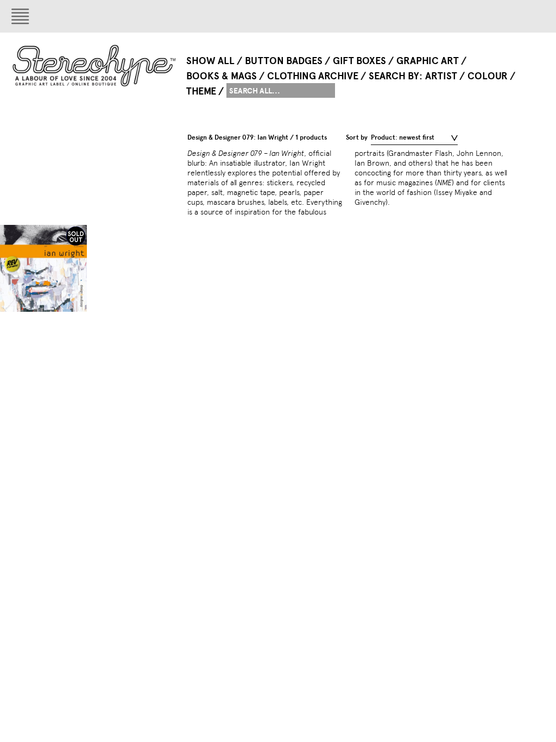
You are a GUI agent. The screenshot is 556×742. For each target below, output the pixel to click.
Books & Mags (221, 76)
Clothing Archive (312, 76)
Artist (441, 76)
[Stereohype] (95, 65)
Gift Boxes (359, 61)
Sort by (357, 137)
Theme (201, 91)
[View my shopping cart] (497, 16)
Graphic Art (427, 61)
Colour (487, 76)
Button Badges (284, 61)
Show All (210, 61)
